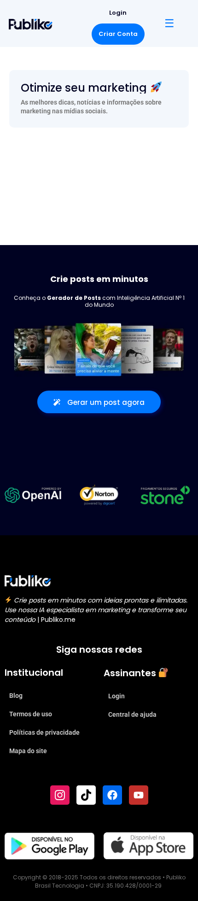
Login (118, 12)
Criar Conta (118, 33)
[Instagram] (60, 795)
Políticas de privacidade (44, 732)
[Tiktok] (86, 795)
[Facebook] (112, 795)
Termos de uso (30, 714)
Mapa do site (28, 751)
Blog (16, 695)
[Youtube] (138, 795)
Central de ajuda (132, 714)
